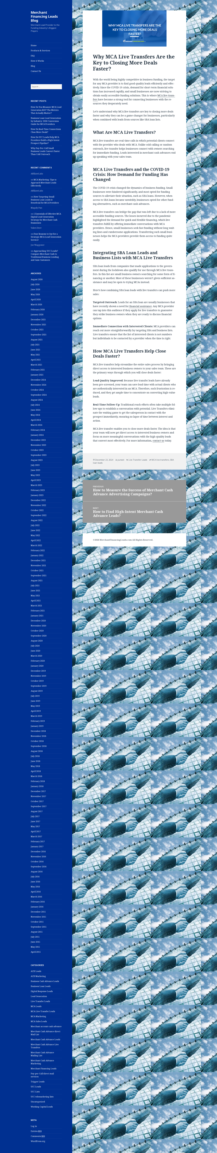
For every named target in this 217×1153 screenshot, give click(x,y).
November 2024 (38, 384)
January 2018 (37, 786)
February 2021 (38, 610)
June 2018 (35, 761)
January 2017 (37, 846)
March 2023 (36, 485)
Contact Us (36, 71)
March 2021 (36, 605)
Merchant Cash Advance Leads (45, 1039)
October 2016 (37, 861)
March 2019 (36, 716)
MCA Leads (36, 1006)
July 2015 (35, 936)
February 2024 (38, 430)
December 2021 (38, 560)
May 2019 (35, 706)
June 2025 (35, 349)
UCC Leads (36, 1086)
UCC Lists (35, 1091)
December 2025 (38, 319)
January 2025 (37, 374)
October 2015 (37, 921)
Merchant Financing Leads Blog (44, 16)
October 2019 (37, 681)
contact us (158, 440)
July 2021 (35, 585)
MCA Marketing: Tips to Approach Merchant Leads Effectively (43, 182)
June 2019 (35, 701)
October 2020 (37, 630)
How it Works (37, 60)
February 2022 (38, 550)
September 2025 (38, 334)
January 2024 (37, 435)
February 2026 (38, 309)
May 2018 (35, 766)
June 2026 (35, 289)
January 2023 (37, 495)
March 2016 (36, 896)
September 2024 (38, 394)
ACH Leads (36, 971)
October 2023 (37, 450)
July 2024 (35, 404)
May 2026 (35, 294)
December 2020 (38, 620)
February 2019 (38, 721)
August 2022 (37, 520)
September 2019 (38, 686)
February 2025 (38, 369)
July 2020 (35, 645)
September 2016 (38, 866)
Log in (34, 1126)
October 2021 (37, 570)
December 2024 (38, 379)
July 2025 (35, 344)
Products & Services (40, 50)
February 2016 (38, 901)
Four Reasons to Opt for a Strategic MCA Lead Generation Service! (46, 236)
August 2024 (37, 399)
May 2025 (35, 354)
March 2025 (36, 364)
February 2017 (38, 841)
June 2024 (35, 410)
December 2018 (38, 731)
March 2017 (36, 836)
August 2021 (37, 580)
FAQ (33, 55)
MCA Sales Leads (39, 1021)
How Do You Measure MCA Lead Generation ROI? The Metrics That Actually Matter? (46, 110)
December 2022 (38, 500)
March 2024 (36, 425)
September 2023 (38, 455)
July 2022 (35, 525)
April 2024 (36, 420)
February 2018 (38, 781)
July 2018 (35, 756)
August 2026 (37, 279)
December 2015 (38, 911)
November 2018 (38, 736)
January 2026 (37, 314)
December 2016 (38, 851)
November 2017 (38, 796)
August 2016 (37, 871)
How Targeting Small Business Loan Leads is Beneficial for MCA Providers (45, 199)
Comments (38, 1136)
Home (34, 45)
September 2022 (38, 515)
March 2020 (36, 655)
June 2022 (35, 530)
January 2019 (37, 726)
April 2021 (36, 600)
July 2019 (35, 696)
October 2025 (37, 329)
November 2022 (38, 505)
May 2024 (35, 415)
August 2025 (37, 339)
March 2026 (36, 304)
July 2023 (35, 465)
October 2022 (37, 510)
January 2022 (37, 555)
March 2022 (36, 545)
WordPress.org (38, 1141)
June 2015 (35, 941)
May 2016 (35, 886)
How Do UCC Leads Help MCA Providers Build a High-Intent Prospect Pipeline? (45, 140)
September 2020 (38, 635)
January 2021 (37, 615)
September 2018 (38, 746)
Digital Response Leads (42, 991)
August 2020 (37, 640)
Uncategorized (38, 1101)
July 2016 (35, 876)
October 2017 (37, 801)
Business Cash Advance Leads (45, 981)
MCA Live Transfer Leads (43, 1011)
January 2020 (37, 665)
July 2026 (35, 284)
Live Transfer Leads (40, 1001)
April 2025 (36, 359)
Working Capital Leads (42, 1106)
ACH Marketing (38, 976)
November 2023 (38, 445)
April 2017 (36, 831)
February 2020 (38, 660)
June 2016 (35, 881)
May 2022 (35, 535)
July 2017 (35, 816)
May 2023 (35, 475)
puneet (120, 459)
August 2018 (37, 751)
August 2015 (37, 931)
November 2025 (38, 324)
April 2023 (36, 480)
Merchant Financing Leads (43, 1068)
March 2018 (36, 776)
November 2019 (38, 675)
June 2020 (35, 650)
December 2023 (38, 440)
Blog (33, 66)
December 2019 (38, 670)
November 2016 (38, 856)
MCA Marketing (38, 1016)
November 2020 (38, 625)
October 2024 (37, 389)
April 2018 (36, 771)
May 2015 (35, 946)
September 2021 (38, 575)
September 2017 (38, 806)
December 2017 (38, 791)
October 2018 (37, 741)
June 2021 (35, 590)
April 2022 (36, 540)
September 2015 (38, 926)
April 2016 (36, 891)
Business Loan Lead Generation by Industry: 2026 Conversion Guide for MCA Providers (46, 121)
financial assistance (140, 306)
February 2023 (38, 490)
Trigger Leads (37, 1081)
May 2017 (35, 826)
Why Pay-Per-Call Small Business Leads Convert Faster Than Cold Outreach (45, 151)
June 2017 (35, 821)
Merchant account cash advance (46, 1026)
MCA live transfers (160, 459)
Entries (36, 1131)
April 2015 (36, 952)
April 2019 (36, 711)
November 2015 (38, 916)
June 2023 (35, 470)
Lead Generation (39, 996)
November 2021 (38, 565)
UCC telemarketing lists (42, 1096)
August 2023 (37, 460)
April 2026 (36, 299)
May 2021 (35, 595)
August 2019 (37, 691)
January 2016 (37, 906)
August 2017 (37, 811)
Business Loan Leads (40, 986)
